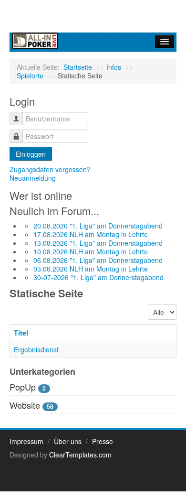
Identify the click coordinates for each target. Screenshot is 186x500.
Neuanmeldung (33, 178)
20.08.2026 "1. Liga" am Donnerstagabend (98, 225)
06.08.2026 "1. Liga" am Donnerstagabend (98, 260)
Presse (102, 441)
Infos (113, 67)
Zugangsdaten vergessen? (50, 169)
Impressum (26, 441)
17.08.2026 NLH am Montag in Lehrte (90, 234)
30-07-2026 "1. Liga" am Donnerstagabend (98, 277)
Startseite (77, 67)
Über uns (68, 441)
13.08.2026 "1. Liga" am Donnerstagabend (98, 243)
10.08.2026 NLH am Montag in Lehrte (90, 251)
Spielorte (30, 75)
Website (25, 405)
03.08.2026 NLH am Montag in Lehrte (90, 268)
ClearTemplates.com (80, 454)
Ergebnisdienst (36, 349)
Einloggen (31, 154)
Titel (21, 332)
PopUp (23, 386)
